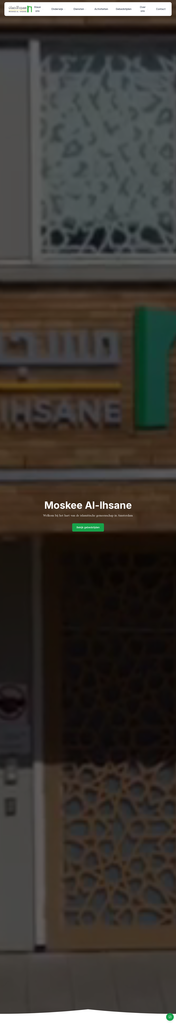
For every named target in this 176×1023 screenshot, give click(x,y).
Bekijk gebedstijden (88, 527)
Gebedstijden (123, 9)
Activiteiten (101, 9)
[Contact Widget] (170, 1017)
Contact (161, 9)
